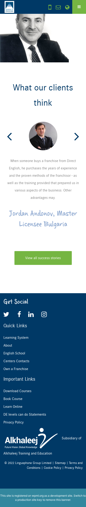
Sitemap (60, 463)
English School (14, 353)
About (7, 345)
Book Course (12, 399)
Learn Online (12, 407)
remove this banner (58, 499)
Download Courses (17, 391)
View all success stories (43, 258)
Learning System (15, 338)
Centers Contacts (16, 361)
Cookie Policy (52, 468)
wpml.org (38, 495)
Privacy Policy (13, 422)
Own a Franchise (15, 369)
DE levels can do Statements (24, 414)
